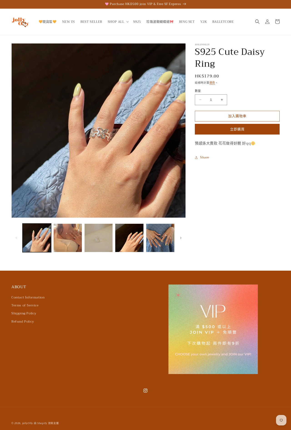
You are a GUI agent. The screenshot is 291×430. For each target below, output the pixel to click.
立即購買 (237, 129)
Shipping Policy (23, 313)
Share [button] (204, 157)
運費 (212, 83)
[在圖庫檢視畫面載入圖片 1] (37, 238)
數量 (198, 91)
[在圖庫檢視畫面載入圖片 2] (67, 238)
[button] (117, 21)
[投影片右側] (181, 238)
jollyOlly (27, 423)
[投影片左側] (16, 238)
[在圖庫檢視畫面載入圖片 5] (160, 238)
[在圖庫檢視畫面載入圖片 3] (98, 238)
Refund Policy (22, 321)
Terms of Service (25, 305)
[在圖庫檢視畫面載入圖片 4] (129, 238)
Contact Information (28, 297)
